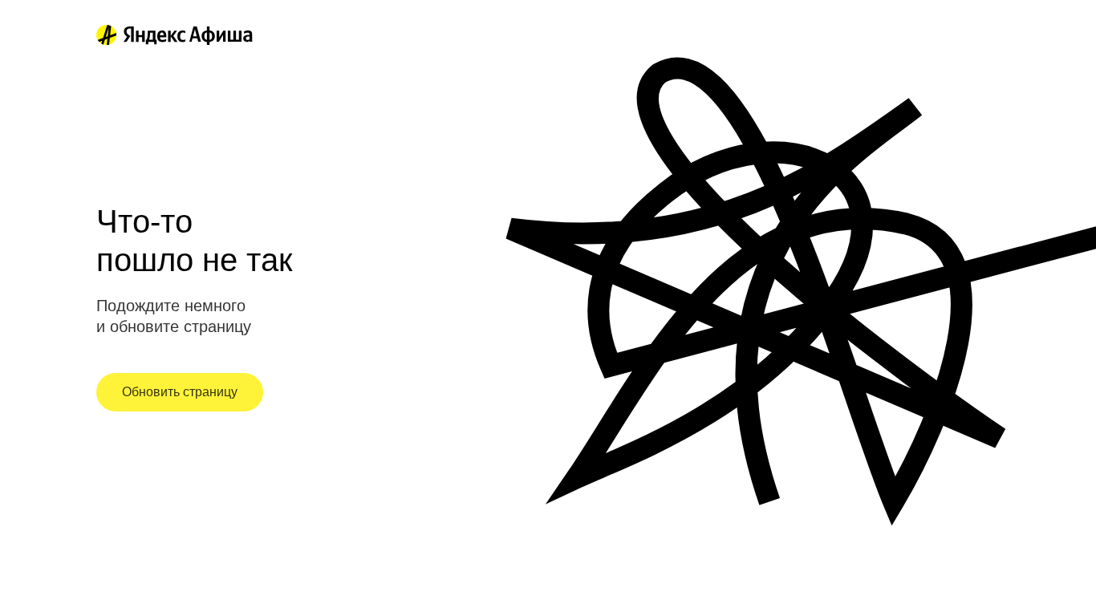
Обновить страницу (179, 392)
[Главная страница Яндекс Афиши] (106, 35)
